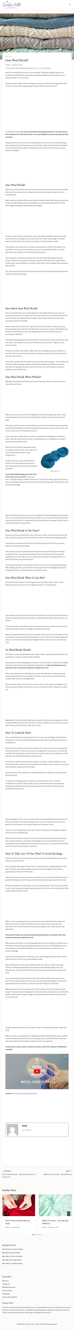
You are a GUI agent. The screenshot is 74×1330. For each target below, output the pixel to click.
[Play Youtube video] (37, 1071)
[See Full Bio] (31, 1130)
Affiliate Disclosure (8, 1287)
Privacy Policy (7, 1290)
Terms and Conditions (9, 1297)
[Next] (68, 1213)
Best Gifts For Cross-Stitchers (12, 1256)
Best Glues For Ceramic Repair (12, 1249)
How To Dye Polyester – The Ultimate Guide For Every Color (18, 1174)
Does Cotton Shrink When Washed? (24, 1093)
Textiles (8, 56)
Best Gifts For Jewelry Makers (12, 1263)
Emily (8, 65)
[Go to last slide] (5, 1213)
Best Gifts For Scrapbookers (11, 1260)
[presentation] (18, 1205)
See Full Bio (26, 1130)
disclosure (39, 68)
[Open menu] (70, 4)
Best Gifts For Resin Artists (11, 1253)
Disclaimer (6, 1294)
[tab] (33, 1234)
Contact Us (6, 1284)
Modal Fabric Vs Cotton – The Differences (58, 1172)
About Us (5, 1281)
